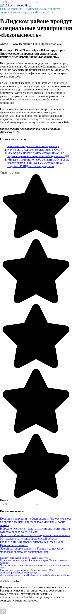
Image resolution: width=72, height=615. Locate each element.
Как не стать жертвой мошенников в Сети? (34, 149)
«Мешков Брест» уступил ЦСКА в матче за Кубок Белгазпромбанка (35, 575)
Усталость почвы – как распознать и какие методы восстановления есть (34, 566)
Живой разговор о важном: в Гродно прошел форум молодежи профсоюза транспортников (32, 550)
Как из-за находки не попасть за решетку (33, 146)
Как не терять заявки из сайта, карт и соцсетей (24, 557)
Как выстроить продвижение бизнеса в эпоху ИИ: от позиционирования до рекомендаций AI (27, 571)
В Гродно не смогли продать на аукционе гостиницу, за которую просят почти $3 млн (35, 530)
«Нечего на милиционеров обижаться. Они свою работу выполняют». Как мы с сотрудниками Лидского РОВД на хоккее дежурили (38, 163)
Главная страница (11, 8)
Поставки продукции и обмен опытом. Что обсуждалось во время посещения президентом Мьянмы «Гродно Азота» (35, 522)
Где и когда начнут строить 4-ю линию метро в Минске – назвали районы (33, 561)
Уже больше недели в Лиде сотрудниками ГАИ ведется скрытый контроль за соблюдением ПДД (38, 154)
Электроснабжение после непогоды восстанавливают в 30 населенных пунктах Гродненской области (35, 537)
